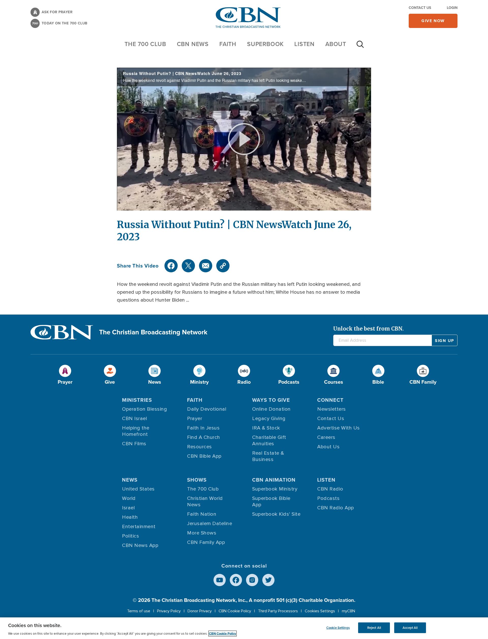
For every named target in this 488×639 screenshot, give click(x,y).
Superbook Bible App (271, 501)
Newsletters (331, 409)
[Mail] (205, 265)
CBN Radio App (335, 508)
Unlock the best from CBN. (368, 328)
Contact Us (420, 7)
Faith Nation (201, 514)
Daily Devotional (206, 409)
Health (130, 517)
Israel (128, 508)
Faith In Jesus (203, 428)
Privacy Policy (169, 611)
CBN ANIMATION (274, 480)
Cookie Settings (338, 627)
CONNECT (330, 400)
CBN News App (140, 545)
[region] (244, 628)
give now (433, 21)
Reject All (374, 627)
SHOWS (197, 480)
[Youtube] (220, 580)
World (129, 498)
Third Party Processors (278, 611)
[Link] (223, 265)
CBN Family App (206, 542)
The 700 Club (145, 44)
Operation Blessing (144, 409)
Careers (326, 437)
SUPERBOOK (265, 44)
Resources (199, 447)
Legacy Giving (269, 418)
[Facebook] (171, 265)
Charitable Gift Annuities (269, 440)
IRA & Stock (266, 428)
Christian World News (205, 501)
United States (138, 489)
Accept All (410, 627)
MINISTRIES (137, 400)
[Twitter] (188, 265)
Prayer (194, 418)
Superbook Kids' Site (276, 514)
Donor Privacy (200, 611)
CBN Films (134, 444)
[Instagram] (252, 580)
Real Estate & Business (268, 456)
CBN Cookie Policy (235, 611)
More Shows (201, 533)
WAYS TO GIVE (271, 400)
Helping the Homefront (135, 431)
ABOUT (335, 44)
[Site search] (360, 47)
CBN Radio (330, 489)
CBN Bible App (204, 456)
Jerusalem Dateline (209, 524)
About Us (328, 447)
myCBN (348, 611)
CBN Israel (134, 418)
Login (452, 7)
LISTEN (304, 44)
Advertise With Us (338, 428)
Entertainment (139, 527)
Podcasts (328, 498)
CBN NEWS (193, 44)
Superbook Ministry (274, 489)
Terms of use (138, 611)
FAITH (227, 44)
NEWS (130, 480)
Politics (130, 536)
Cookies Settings (320, 611)
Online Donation (271, 409)
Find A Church (203, 437)
